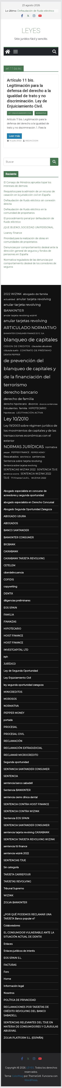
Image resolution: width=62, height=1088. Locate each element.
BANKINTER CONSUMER (19, 537)
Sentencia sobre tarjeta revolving (23, 461)
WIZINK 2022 (38, 478)
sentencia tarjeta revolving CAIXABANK (26, 832)
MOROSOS (10, 698)
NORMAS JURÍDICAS (24, 446)
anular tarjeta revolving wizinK (20, 315)
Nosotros (9, 992)
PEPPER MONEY (38, 452)
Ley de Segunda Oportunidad (21, 670)
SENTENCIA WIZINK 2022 (36, 473)
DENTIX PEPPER (12, 354)
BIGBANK (9, 544)
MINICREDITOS (13, 691)
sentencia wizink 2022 (16, 853)
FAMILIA (9, 614)
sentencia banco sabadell (18, 783)
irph (6, 656)
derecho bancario (21, 392)
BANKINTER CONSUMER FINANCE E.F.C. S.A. (24, 333)
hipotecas (9, 412)
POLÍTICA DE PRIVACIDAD (20, 999)
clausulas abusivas (42, 346)
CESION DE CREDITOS (17, 346)
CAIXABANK (11, 551)
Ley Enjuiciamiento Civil (20, 113)
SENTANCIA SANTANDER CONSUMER (26, 769)
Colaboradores (12, 925)
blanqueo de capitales (31, 340)
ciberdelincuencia (14, 572)
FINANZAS (10, 621)
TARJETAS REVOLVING (17, 881)
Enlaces (8, 943)
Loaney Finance (13, 232)
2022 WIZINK (12, 294)
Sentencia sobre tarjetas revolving (20, 465)
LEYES (31, 31)
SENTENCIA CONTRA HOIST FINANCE (26, 804)
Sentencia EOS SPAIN (16, 818)
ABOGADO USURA (15, 516)
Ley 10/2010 (16, 419)
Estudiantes (11, 408)
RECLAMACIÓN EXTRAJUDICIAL (23, 747)
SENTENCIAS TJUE (15, 860)
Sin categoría (11, 867)
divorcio (33, 403)
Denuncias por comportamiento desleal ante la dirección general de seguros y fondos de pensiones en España (31, 251)
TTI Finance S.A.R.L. (20, 478)
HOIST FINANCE (13, 635)
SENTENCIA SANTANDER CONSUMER (26, 825)
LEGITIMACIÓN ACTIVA (29, 412)
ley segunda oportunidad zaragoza (23, 684)
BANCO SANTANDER (16, 530)
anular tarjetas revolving (25, 321)
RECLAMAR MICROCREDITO (21, 754)
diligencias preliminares (17, 600)
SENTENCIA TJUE (47, 469)
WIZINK (8, 895)
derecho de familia (19, 399)
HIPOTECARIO (37, 408)
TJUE (6, 478)
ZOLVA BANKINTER (15, 902)
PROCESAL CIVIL (14, 733)
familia (23, 408)
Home (7, 978)
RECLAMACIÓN (13, 740)
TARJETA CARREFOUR (17, 874)
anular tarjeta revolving (34, 299)
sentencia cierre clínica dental (21, 797)
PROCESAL (10, 726)
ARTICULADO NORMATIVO (30, 327)
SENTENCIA (25, 457)
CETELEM (9, 565)
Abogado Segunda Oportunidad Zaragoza (28, 509)
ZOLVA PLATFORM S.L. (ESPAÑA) (23, 1037)
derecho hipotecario (15, 404)
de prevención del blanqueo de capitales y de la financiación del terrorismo (30, 372)
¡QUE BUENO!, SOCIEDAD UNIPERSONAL (29, 227)
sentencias (38, 456)
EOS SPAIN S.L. (13, 957)
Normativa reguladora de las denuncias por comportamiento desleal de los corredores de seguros (30, 263)
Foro (6, 971)
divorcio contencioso (49, 404)
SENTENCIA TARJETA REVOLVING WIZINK (29, 839)
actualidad (9, 299)
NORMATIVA (41, 113)
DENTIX (8, 593)
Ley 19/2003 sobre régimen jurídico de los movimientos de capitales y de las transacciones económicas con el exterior (30, 433)
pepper (7, 452)
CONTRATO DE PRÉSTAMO (35, 350)
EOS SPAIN (10, 607)
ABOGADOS (11, 523)
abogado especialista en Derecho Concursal (29, 502)
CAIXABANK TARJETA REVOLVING (24, 558)
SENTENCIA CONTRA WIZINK (21, 811)
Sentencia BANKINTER (17, 790)
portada (8, 720)
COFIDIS (9, 579)
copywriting (10, 586)
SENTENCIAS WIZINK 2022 (20, 469)
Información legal (14, 985)
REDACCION (31, 140)
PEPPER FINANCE (20, 452)
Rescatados (11, 456)
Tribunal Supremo (14, 888)
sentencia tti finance (15, 846)
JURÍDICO (10, 663)
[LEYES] (8, 52)
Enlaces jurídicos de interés (19, 950)
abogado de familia (35, 294)
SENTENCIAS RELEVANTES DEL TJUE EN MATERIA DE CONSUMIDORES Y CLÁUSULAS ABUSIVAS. (31, 1026)
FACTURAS (10, 964)
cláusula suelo (11, 350)
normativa (51, 447)
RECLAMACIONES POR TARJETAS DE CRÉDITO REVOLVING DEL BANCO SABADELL (26, 1011)
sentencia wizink (11, 474)
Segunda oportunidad (16, 762)
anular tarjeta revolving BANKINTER (22, 307)
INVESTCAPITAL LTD (16, 649)
